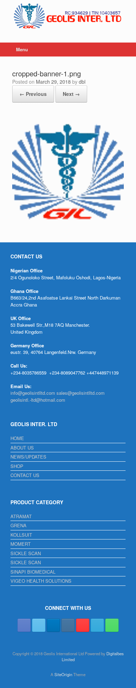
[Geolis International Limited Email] (97, 625)
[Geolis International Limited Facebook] (24, 625)
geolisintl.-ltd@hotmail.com (37, 399)
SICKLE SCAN (25, 553)
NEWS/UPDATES (28, 456)
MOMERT (20, 543)
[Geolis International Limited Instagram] (68, 625)
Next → (71, 93)
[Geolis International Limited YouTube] (82, 625)
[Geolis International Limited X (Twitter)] (38, 625)
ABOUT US (22, 447)
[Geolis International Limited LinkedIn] (53, 625)
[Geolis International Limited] (68, 16)
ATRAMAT (21, 516)
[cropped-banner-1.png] (68, 226)
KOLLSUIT (21, 534)
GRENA (18, 525)
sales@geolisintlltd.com (80, 393)
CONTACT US (24, 475)
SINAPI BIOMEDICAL (32, 571)
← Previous (33, 93)
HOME (17, 438)
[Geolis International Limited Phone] (112, 625)
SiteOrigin (63, 674)
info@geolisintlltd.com (32, 393)
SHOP (16, 466)
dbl (82, 81)
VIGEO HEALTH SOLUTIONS (40, 580)
